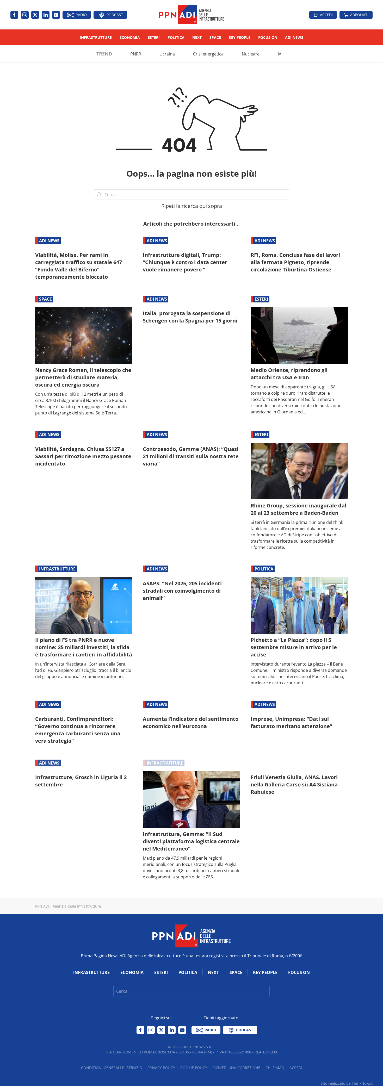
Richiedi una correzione (236, 1067)
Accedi (326, 14)
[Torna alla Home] (191, 14)
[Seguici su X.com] (35, 15)
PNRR (135, 54)
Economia (130, 37)
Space (215, 37)
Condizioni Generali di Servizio (111, 1067)
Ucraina (167, 54)
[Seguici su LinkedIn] (46, 15)
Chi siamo (274, 1067)
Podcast (114, 14)
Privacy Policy (161, 1067)
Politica (176, 37)
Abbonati (359, 14)
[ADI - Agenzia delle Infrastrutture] (191, 935)
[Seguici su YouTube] (56, 15)
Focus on (267, 37)
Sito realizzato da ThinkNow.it (347, 1083)
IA (279, 54)
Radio (81, 14)
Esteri (154, 37)
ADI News (294, 37)
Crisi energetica (208, 54)
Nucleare (251, 54)
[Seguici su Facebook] (14, 15)
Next (197, 37)
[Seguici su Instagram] (25, 15)
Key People (239, 37)
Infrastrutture (96, 37)
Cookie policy (193, 1067)
